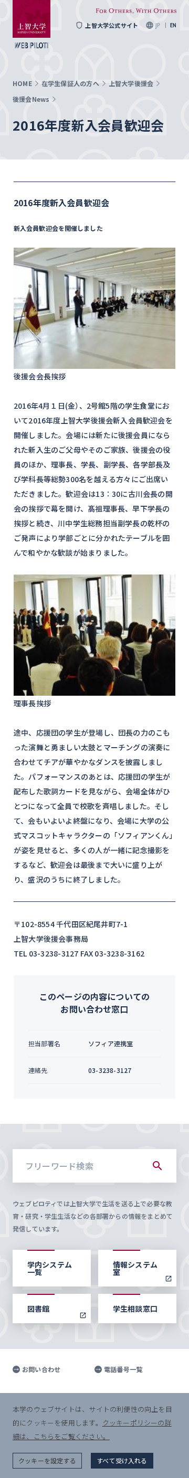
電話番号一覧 (123, 1369)
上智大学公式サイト (111, 25)
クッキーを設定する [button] (47, 1460)
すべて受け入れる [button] (122, 1460)
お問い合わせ (41, 1369)
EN (173, 25)
